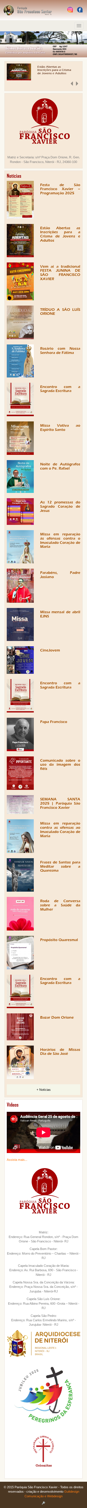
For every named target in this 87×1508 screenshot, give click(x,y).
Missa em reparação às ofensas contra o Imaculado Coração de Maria (60, 540)
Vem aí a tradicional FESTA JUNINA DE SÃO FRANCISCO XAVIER (60, 272)
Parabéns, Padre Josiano (60, 575)
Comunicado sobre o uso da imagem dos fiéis (60, 764)
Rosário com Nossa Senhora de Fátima (60, 350)
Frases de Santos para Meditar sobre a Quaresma (60, 866)
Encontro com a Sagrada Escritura (60, 389)
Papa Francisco (53, 722)
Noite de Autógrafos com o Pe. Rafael (60, 466)
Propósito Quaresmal (59, 940)
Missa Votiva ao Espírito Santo (60, 427)
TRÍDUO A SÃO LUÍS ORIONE (60, 311)
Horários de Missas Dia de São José (60, 1051)
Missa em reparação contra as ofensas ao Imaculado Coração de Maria (60, 829)
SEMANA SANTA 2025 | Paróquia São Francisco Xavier (60, 803)
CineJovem (50, 650)
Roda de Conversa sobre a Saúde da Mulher (60, 905)
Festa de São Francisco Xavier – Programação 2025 (60, 189)
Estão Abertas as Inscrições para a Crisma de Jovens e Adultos (54, 70)
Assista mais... (17, 1159)
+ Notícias (44, 1089)
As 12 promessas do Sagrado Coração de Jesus (60, 506)
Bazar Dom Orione (57, 1017)
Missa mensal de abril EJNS (60, 614)
